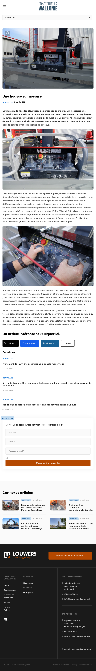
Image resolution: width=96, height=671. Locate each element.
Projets (7, 602)
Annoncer (27, 588)
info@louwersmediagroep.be (77, 636)
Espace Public (7, 608)
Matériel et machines (9, 596)
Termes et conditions (61, 665)
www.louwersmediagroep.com (78, 649)
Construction (10, 590)
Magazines (28, 583)
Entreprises (28, 592)
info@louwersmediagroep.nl (77, 599)
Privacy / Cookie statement (82, 665)
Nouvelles (7, 102)
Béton (7, 585)
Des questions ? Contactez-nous (69, 555)
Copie (67, 343)
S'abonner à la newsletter (48, 463)
